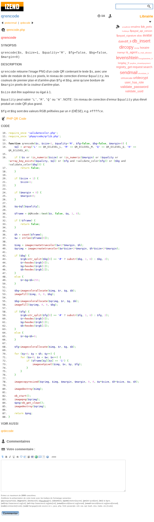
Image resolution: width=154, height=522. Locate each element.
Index (118, 27)
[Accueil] (12, 6)
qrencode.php (16, 29)
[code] (32, 456)
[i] (9, 456)
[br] (28, 456)
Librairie (146, 16)
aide (47, 456)
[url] (36, 456)
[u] (13, 456)
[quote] (21, 456)
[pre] (24, 456)
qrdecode (25, 22)
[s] (17, 456)
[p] (2, 456)
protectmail (11, 22)
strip (43, 456)
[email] (40, 456)
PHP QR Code (16, 118)
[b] (6, 456)
